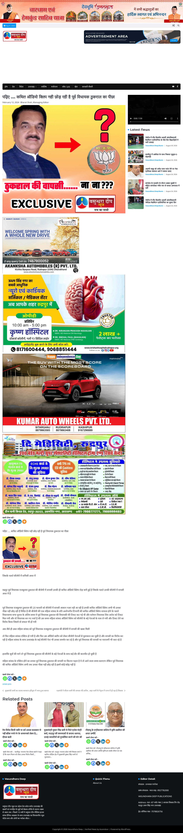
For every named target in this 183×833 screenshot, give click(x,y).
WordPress (125, 829)
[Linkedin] (19, 521)
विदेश (21, 86)
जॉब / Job (66, 86)
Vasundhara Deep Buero (154, 145)
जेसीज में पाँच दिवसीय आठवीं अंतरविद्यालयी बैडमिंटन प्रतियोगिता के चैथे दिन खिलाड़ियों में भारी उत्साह (161, 140)
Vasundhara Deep (75, 829)
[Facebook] (10, 521)
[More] (24, 521)
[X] (14, 521)
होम (6, 86)
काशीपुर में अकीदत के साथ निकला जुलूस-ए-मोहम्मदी (161, 155)
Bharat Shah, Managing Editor (34, 102)
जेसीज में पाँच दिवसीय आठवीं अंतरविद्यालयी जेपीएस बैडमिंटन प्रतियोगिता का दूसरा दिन (160, 201)
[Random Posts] (173, 25)
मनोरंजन (54, 86)
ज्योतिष (44, 86)
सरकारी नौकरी (87, 86)
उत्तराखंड (31, 86)
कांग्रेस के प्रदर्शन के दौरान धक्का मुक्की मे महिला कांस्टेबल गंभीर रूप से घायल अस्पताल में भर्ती (162, 185)
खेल (76, 86)
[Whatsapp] (5, 521)
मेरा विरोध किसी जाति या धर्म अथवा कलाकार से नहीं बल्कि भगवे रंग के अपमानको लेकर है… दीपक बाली (21, 734)
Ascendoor (104, 829)
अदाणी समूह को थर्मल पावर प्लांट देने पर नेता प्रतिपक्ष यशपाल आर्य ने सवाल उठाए (161, 169)
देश (13, 86)
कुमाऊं (9, 684)
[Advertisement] (91, 62)
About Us (97, 783)
